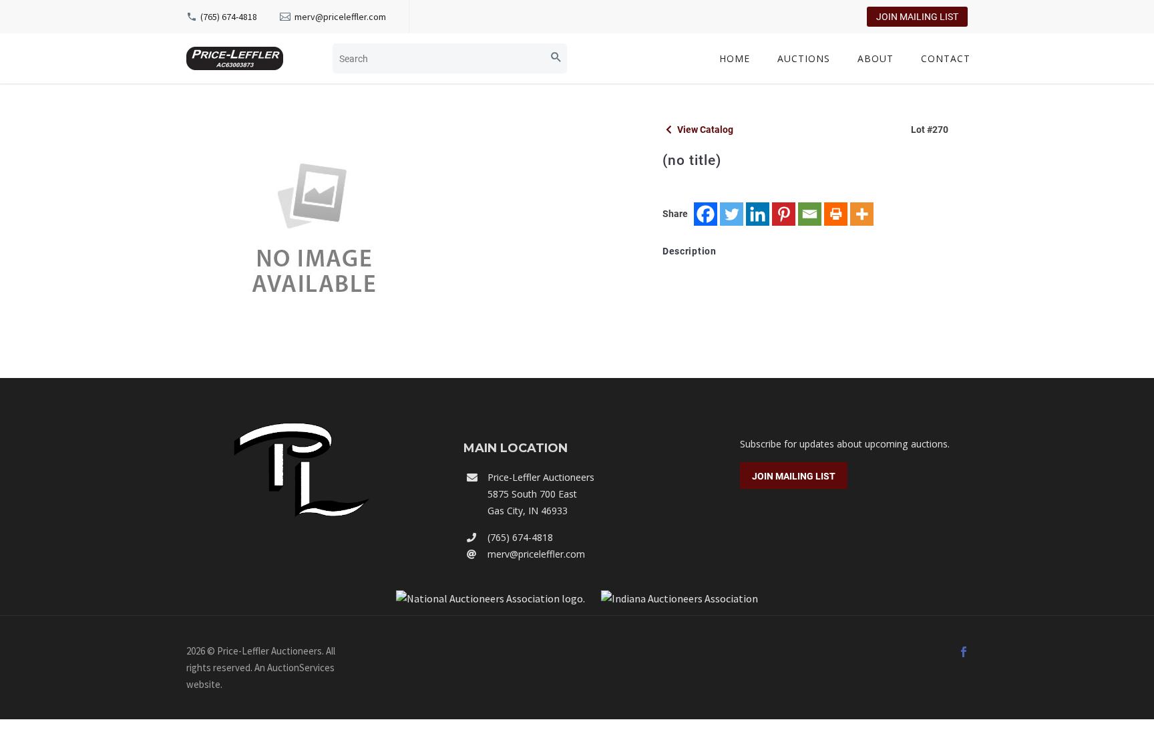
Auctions (803, 58)
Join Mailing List (917, 16)
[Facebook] (705, 214)
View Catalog (704, 129)
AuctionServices (301, 667)
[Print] (835, 214)
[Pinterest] (783, 214)
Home (734, 58)
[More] (862, 214)
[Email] (809, 214)
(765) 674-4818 (228, 17)
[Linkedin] (757, 214)
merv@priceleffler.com (340, 17)
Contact (945, 58)
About (875, 58)
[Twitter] (731, 214)
